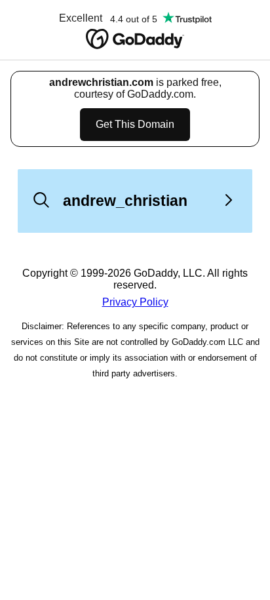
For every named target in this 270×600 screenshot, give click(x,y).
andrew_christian (125, 200)
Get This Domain (135, 124)
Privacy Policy (135, 302)
